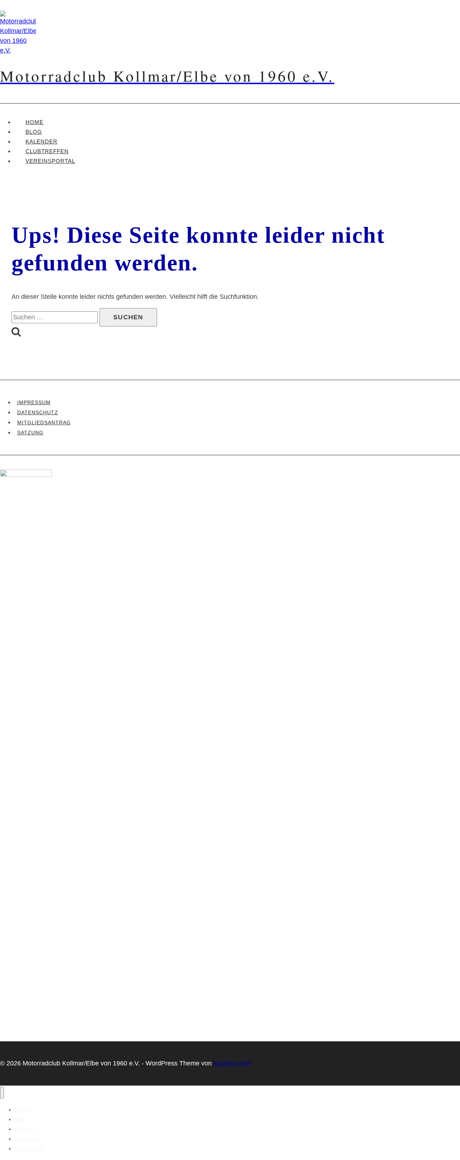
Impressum (34, 402)
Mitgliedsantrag (44, 422)
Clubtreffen (47, 151)
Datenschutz (37, 412)
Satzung (30, 432)
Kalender (42, 141)
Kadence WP (232, 1063)
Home (34, 122)
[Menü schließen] (2, 1093)
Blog (34, 132)
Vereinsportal (50, 161)
